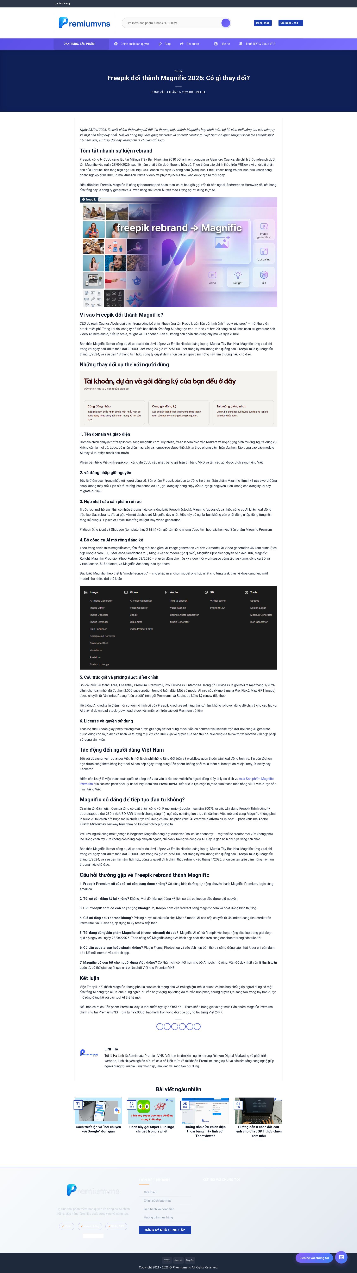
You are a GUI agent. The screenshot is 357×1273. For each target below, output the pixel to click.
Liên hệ (225, 43)
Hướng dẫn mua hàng (158, 1217)
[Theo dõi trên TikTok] (221, 1190)
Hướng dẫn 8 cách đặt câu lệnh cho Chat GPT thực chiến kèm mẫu (259, 1131)
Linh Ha (200, 92)
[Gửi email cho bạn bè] (174, 1026)
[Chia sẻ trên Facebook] (159, 1026)
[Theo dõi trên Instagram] (214, 1190)
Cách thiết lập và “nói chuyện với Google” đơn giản (98, 1129)
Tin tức (179, 71)
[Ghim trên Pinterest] (182, 1026)
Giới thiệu (150, 1192)
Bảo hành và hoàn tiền (159, 1209)
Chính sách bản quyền (135, 43)
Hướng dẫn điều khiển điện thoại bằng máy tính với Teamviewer (205, 1131)
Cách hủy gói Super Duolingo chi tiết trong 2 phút (151, 1129)
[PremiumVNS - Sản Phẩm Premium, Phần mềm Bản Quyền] (84, 23)
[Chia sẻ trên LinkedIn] (189, 1026)
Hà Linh (118, 1056)
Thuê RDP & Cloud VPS (260, 43)
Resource (193, 43)
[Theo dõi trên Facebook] (208, 1190)
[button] (290, 23)
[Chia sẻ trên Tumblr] (197, 1026)
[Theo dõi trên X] (228, 1190)
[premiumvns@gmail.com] (292, 4)
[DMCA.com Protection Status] (93, 1236)
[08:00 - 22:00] (300, 4)
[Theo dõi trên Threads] (234, 1190)
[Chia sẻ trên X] (167, 1026)
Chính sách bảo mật (157, 1201)
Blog (168, 43)
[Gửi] (225, 23)
